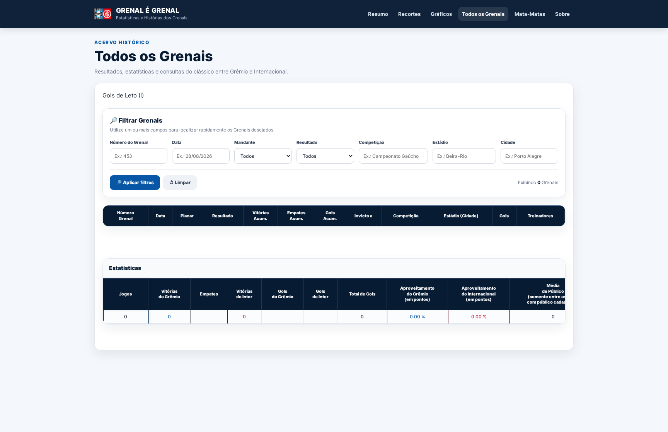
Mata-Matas (530, 14)
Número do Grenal (129, 142)
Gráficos (441, 14)
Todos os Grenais (483, 14)
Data (176, 142)
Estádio (440, 142)
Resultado (307, 142)
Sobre (562, 14)
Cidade (508, 142)
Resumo (378, 14)
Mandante (244, 142)
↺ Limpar (180, 182)
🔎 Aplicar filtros (135, 182)
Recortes (409, 14)
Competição (371, 142)
